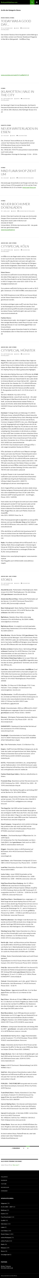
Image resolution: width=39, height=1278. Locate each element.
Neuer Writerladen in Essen (19, 130)
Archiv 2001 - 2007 (6, 243)
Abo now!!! (16, 1165)
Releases (3, 1248)
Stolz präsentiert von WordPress (9, 1275)
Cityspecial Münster (18, 350)
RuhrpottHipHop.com (9, 2)
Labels (3, 1227)
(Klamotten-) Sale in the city (17, 93)
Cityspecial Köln (15, 246)
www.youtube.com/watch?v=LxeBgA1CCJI (15, 75)
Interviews (4, 1224)
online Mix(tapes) (6, 1237)
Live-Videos (4, 1230)
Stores (12, 17)
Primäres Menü (36, 2)
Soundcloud (5, 1187)
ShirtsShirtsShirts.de (7, 1268)
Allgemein (4, 1203)
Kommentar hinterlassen (26, 178)
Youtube (3, 1184)
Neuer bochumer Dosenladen (15, 205)
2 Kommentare (22, 135)
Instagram (4, 1191)
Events (3, 1213)
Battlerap (3, 1210)
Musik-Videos (5, 17)
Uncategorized (5, 1254)
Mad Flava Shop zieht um (18, 172)
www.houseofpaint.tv (8, 230)
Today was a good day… (16, 22)
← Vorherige (15, 1148)
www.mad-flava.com (29, 187)
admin (17, 28)
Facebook (4, 1180)
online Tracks (5, 1241)
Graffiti (3, 125)
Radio (2, 1244)
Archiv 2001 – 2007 (7, 1207)
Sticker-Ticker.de (6, 1266)
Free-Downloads (6, 1217)
